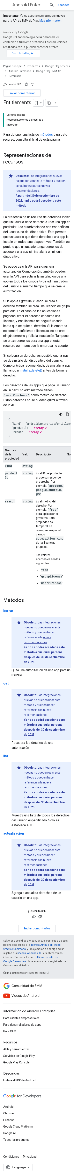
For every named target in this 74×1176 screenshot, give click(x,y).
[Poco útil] (32, 84)
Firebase (8, 1120)
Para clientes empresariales (21, 1018)
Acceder (63, 5)
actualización (13, 833)
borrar (8, 611)
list (5, 756)
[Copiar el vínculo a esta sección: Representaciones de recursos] (27, 162)
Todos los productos (16, 1139)
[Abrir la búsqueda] (51, 4)
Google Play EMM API (48, 71)
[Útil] (26, 84)
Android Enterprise (29, 5)
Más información (50, 20)
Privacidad (30, 1156)
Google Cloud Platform (18, 1126)
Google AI (9, 1133)
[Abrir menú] (6, 5)
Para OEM (9, 1031)
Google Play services (57, 66)
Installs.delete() (31, 370)
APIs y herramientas (16, 1049)
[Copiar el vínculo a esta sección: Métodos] (28, 600)
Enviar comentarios (22, 93)
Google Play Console (16, 1062)
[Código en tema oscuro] (61, 414)
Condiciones (11, 1156)
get (6, 683)
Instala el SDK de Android (19, 1080)
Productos (34, 66)
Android (8, 1106)
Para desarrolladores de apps (22, 1024)
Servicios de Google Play (19, 1055)
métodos (46, 134)
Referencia (15, 76)
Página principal (12, 66)
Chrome (8, 1113)
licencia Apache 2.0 (28, 953)
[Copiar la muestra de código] (67, 414)
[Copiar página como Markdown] (49, 102)
